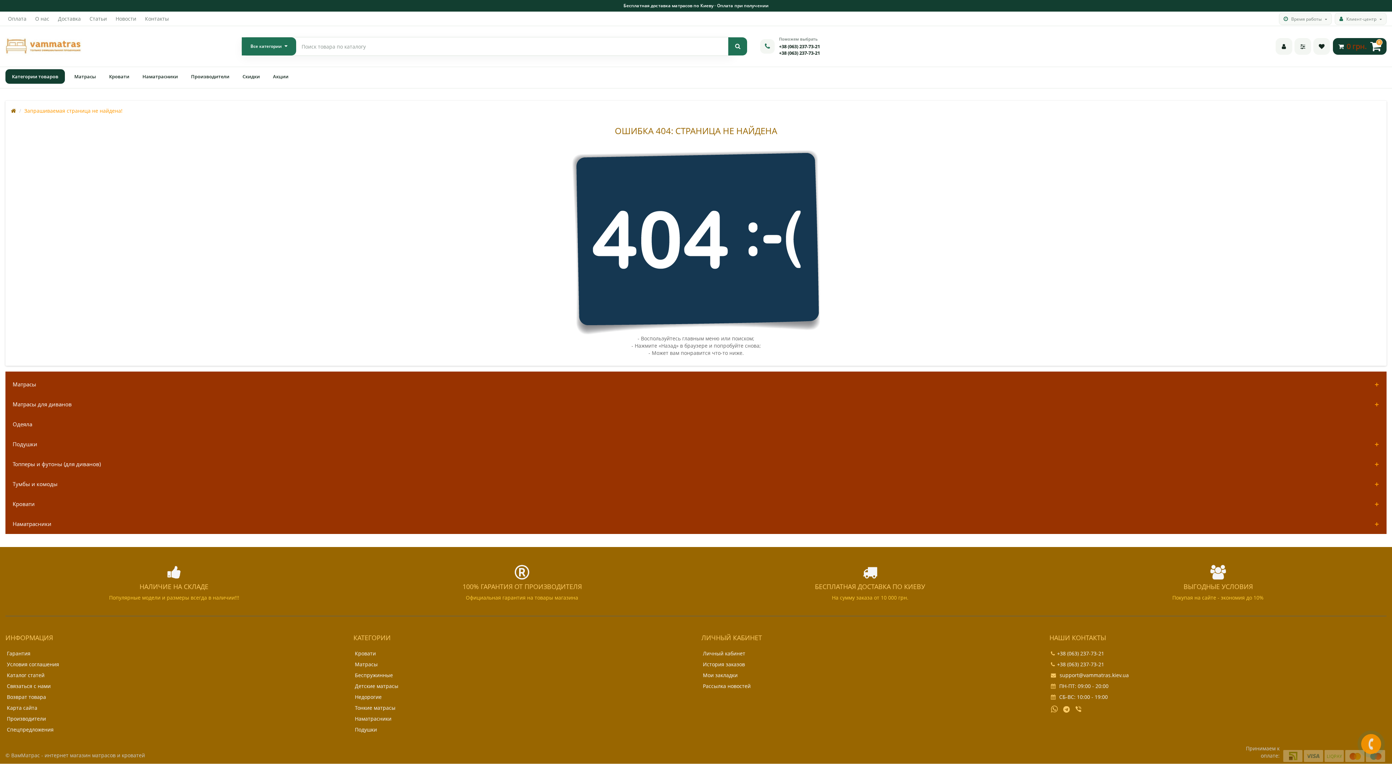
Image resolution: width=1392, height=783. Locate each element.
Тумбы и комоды (35, 484)
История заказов (724, 664)
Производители (210, 76)
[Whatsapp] (1054, 708)
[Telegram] (1066, 709)
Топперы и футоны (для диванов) (57, 464)
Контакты (157, 18)
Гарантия (18, 653)
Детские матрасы (376, 686)
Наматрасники (160, 76)
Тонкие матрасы (375, 707)
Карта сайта (22, 707)
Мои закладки (720, 675)
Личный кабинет (724, 653)
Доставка (69, 18)
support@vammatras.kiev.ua (1093, 675)
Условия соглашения (33, 664)
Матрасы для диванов (42, 404)
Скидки (251, 76)
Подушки (25, 444)
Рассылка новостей (727, 686)
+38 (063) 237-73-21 (799, 46)
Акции (281, 76)
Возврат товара (26, 696)
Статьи (98, 18)
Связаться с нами (29, 686)
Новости (126, 18)
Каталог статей (26, 675)
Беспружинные (374, 675)
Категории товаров (35, 76)
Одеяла (22, 424)
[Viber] (1079, 709)
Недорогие (368, 696)
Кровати (119, 76)
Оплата (17, 18)
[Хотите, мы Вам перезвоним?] (1371, 744)
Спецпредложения (30, 729)
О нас (42, 18)
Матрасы (85, 76)
